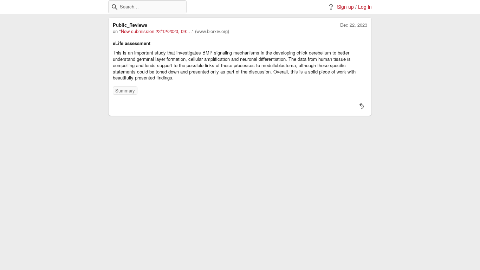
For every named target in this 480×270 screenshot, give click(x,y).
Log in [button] (365, 7)
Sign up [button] (345, 7)
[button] (114, 7)
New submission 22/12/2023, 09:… (156, 31)
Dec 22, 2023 (353, 25)
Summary (125, 90)
